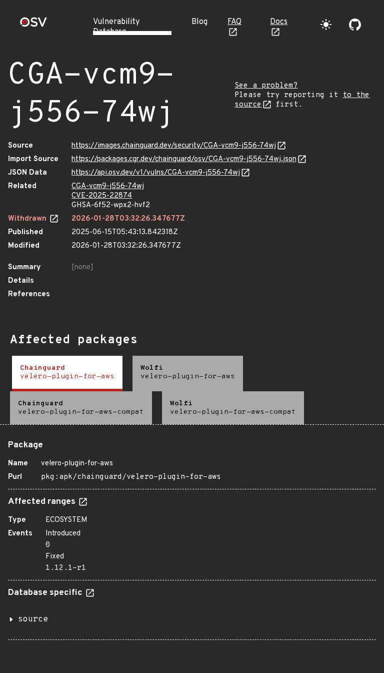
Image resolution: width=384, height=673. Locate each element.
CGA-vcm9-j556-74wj (108, 186)
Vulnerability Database (116, 27)
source (33, 619)
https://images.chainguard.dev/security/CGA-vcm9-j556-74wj (174, 146)
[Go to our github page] (355, 25)
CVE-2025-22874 (102, 196)
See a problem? (266, 86)
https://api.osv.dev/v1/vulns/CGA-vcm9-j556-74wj (156, 173)
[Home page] (33, 25)
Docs (279, 22)
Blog (200, 22)
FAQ (235, 22)
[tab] (67, 373)
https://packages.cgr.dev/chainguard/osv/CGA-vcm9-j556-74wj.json (184, 159)
